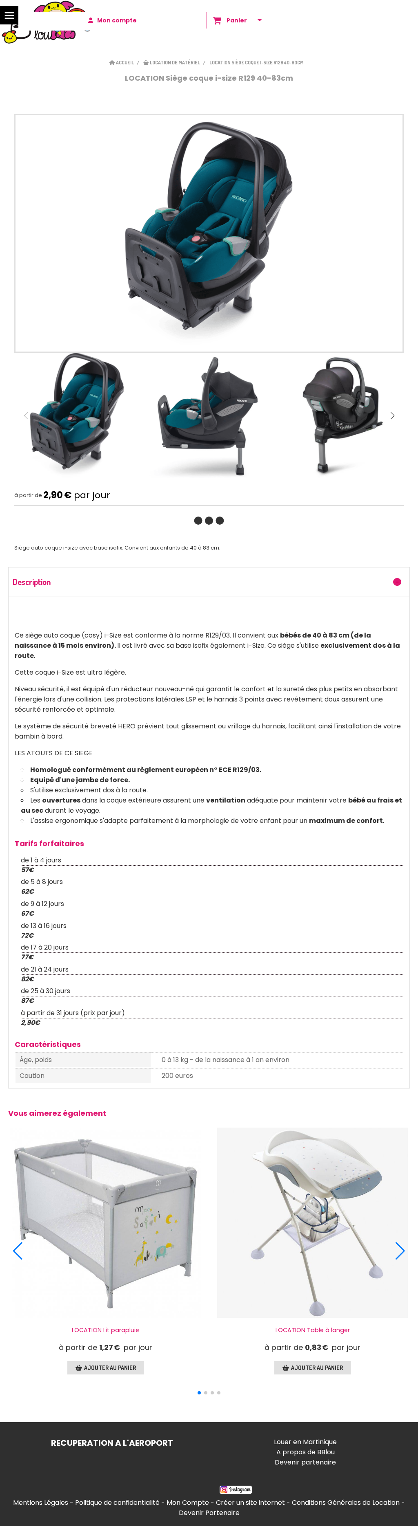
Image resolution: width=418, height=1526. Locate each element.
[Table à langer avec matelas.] (312, 1223)
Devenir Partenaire (209, 1512)
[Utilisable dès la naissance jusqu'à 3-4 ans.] (105, 1223)
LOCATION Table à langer (313, 1330)
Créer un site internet (250, 1502)
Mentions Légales (40, 1502)
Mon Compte (188, 1502)
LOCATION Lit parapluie (105, 1330)
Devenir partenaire (305, 1462)
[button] (392, 415)
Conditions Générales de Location (346, 1502)
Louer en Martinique (305, 1442)
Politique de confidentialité (117, 1502)
